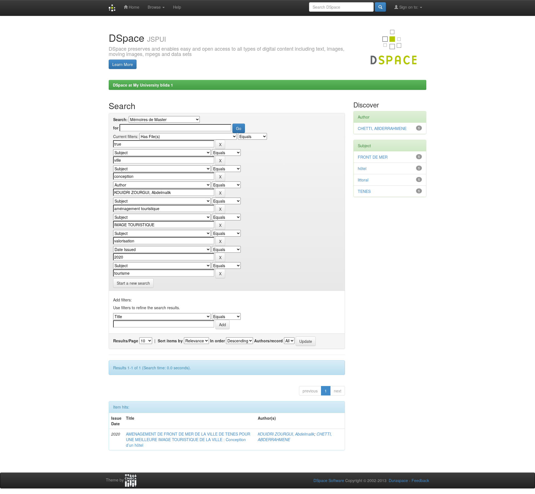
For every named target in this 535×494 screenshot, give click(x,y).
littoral (363, 180)
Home (133, 7)
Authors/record (268, 340)
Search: (120, 119)
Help (177, 7)
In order (217, 340)
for (115, 128)
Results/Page (125, 340)
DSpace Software (328, 480)
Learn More (122, 64)
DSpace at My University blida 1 (143, 85)
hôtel (362, 168)
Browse (155, 7)
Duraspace (398, 480)
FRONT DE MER (373, 157)
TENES (364, 191)
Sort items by (170, 340)
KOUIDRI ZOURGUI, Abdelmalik (286, 434)
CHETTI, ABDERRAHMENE (382, 128)
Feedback (420, 480)
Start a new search (133, 283)
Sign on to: (408, 7)
